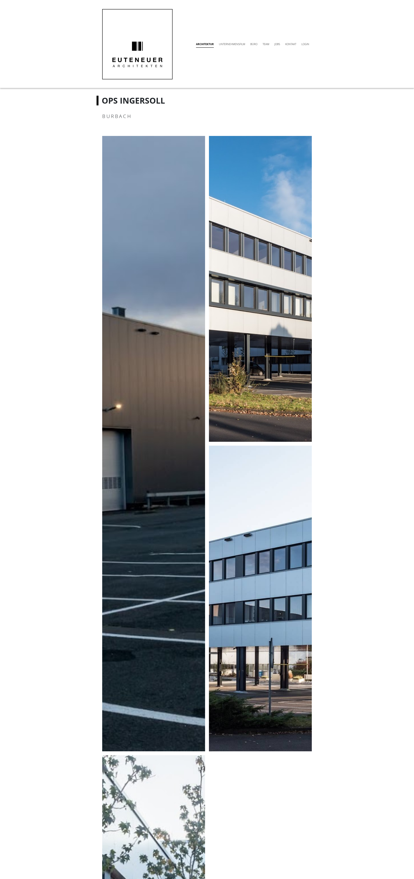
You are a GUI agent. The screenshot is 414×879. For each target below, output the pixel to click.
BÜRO (253, 44)
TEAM (266, 44)
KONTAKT (290, 44)
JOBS (277, 44)
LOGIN (305, 44)
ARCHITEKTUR (205, 44)
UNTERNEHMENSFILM (232, 44)
